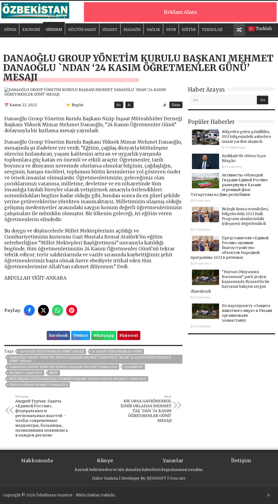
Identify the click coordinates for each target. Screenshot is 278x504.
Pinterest (128, 335)
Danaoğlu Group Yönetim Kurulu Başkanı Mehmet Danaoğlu (63, 367)
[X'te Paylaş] (43, 310)
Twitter (80, 335)
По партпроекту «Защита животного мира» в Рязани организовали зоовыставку (247, 313)
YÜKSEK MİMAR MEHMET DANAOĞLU (38, 385)
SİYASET (110, 29)
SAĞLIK (153, 29)
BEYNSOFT (156, 478)
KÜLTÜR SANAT (82, 29)
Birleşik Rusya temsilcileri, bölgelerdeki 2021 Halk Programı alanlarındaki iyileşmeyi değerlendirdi (245, 216)
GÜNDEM (54, 29)
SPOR (171, 29)
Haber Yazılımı (105, 478)
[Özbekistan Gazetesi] (35, 9)
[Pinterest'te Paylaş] (71, 310)
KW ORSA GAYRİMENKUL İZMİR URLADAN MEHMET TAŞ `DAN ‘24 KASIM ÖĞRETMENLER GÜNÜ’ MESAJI (146, 409)
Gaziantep (134, 367)
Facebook (58, 335)
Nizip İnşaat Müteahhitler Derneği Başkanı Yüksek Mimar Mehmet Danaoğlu (77, 379)
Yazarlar (173, 460)
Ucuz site (178, 478)
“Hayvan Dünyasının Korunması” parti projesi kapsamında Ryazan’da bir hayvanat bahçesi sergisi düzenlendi (230, 282)
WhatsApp (103, 335)
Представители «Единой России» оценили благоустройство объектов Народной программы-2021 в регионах (229, 248)
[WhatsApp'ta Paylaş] (57, 310)
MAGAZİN (132, 29)
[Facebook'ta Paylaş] (29, 310)
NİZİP (54, 373)
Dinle (176, 105)
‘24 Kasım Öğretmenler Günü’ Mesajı (51, 351)
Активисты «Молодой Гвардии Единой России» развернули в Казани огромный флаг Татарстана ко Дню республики (229, 185)
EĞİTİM (189, 29)
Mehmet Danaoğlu (25, 373)
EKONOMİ (31, 29)
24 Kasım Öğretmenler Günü (116, 351)
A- (129, 105)
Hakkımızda (37, 460)
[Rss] (269, 495)
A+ (118, 105)
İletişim (241, 460)
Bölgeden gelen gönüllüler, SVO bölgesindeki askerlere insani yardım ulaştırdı (246, 137)
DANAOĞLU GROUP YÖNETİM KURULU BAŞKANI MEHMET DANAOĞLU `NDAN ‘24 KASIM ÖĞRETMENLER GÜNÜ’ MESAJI (90, 359)
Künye (105, 460)
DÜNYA (10, 29)
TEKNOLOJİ (212, 29)
